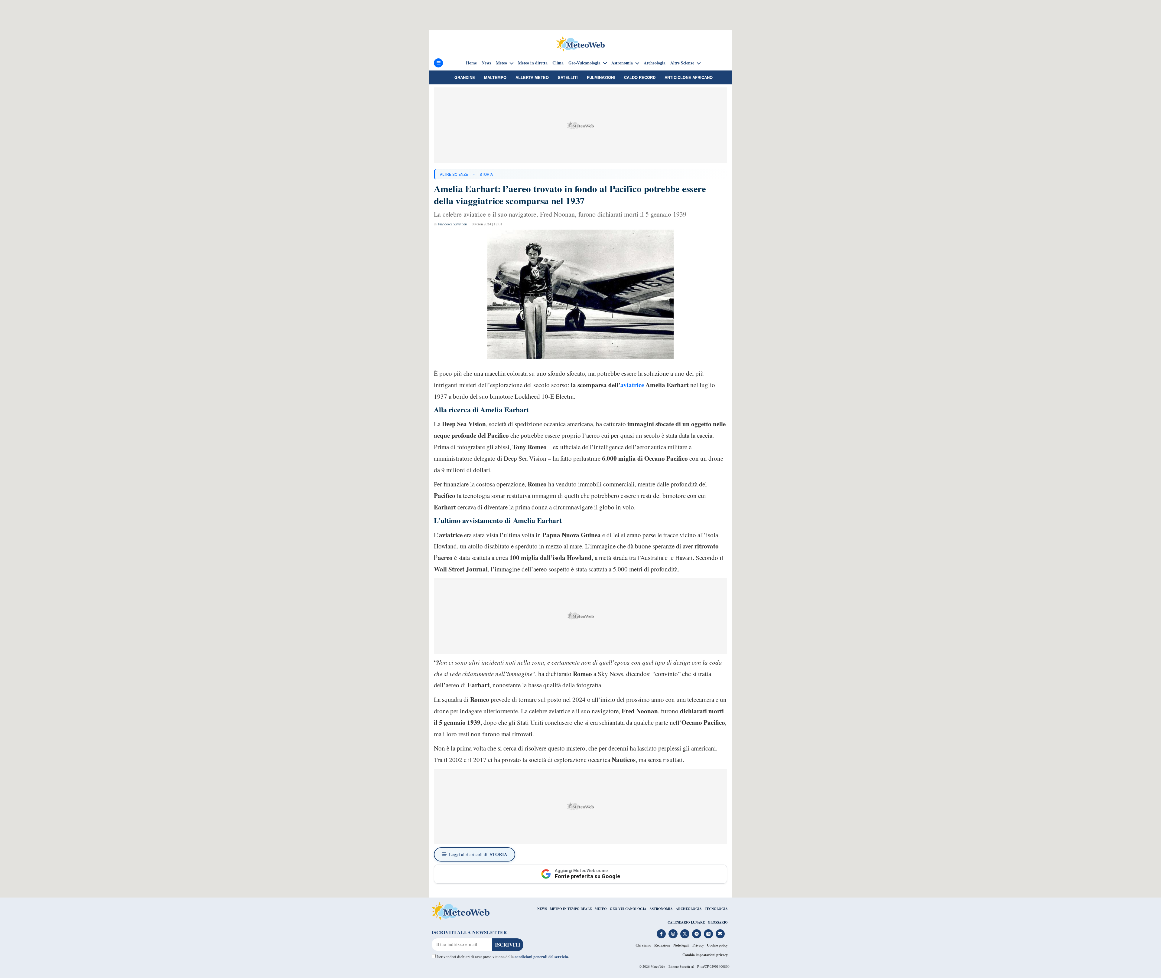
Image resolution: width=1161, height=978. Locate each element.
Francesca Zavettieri (452, 223)
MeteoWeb (658, 966)
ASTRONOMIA (661, 908)
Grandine (464, 77)
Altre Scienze (682, 63)
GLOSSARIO (718, 922)
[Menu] (438, 62)
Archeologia (654, 63)
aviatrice (632, 384)
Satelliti (568, 77)
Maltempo (495, 77)
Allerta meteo (532, 77)
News (486, 63)
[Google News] (708, 933)
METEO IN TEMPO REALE (571, 908)
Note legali (681, 945)
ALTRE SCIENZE (454, 174)
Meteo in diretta (533, 63)
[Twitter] (684, 933)
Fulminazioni (601, 77)
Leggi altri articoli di (478, 854)
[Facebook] (661, 933)
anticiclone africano (689, 77)
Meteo (501, 63)
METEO (601, 908)
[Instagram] (673, 933)
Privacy (698, 945)
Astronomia (622, 63)
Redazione (662, 945)
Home (471, 63)
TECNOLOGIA (716, 908)
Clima (558, 63)
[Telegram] (696, 933)
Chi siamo (643, 945)
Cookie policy (717, 945)
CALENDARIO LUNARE (686, 922)
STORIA (486, 174)
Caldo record (639, 77)
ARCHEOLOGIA (689, 908)
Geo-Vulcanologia (584, 63)
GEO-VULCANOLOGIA (628, 908)
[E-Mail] (720, 933)
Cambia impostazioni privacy (705, 954)
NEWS (542, 908)
